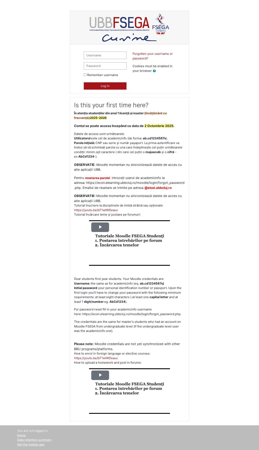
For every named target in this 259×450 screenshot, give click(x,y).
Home (21, 435)
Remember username (102, 75)
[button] (155, 71)
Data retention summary (34, 440)
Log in (105, 86)
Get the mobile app (30, 444)
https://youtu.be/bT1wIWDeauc (96, 210)
